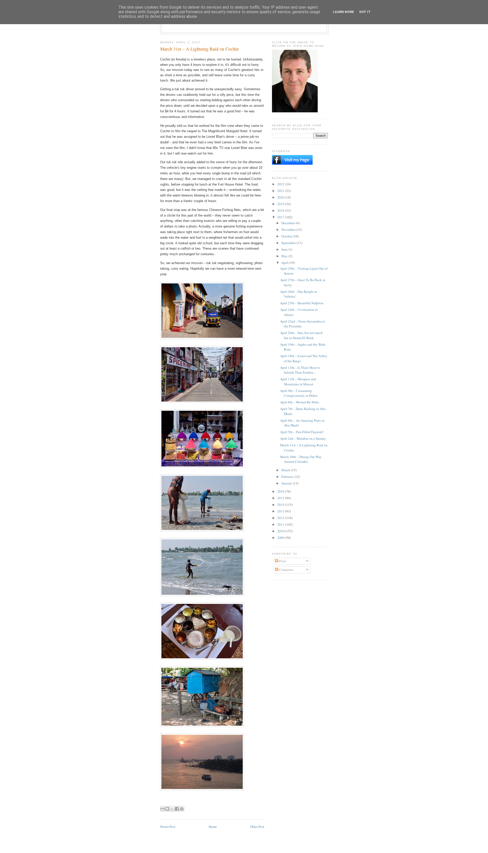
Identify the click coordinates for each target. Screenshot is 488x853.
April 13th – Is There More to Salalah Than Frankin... (300, 370)
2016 (281, 491)
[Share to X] (172, 808)
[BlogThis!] (167, 808)
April (285, 262)
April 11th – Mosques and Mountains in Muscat (298, 381)
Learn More (343, 12)
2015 (281, 498)
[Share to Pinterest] (181, 808)
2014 (281, 504)
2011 (281, 524)
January (287, 483)
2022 (281, 184)
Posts (282, 561)
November (288, 229)
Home (213, 826)
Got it (365, 12)
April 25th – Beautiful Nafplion (302, 303)
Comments (286, 569)
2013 (281, 511)
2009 (281, 537)
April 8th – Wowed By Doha (299, 402)
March (286, 470)
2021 (281, 190)
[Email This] (162, 808)
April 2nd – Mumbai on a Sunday (303, 438)
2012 (281, 517)
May (284, 256)
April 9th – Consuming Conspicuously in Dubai (298, 393)
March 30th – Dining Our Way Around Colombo (301, 459)
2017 (281, 217)
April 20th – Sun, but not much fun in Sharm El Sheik (301, 335)
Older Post (257, 826)
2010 (281, 531)
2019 (281, 204)
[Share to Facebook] (176, 808)
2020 (281, 197)
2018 (281, 210)
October (287, 236)
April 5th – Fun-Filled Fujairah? (302, 432)
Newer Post (167, 826)
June (284, 249)
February (287, 476)
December (288, 223)
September (289, 242)
